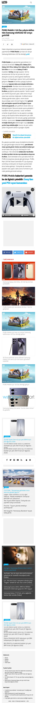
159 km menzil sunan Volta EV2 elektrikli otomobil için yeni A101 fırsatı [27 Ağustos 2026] (17, 446)
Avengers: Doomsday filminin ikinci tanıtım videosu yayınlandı (18, 569)
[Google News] (27, 44)
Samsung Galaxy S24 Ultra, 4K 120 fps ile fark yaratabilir (18, 283)
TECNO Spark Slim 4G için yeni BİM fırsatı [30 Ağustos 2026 (17, 441)
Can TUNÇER (5, 38)
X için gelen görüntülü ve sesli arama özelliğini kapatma (18, 698)
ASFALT (6, 487)
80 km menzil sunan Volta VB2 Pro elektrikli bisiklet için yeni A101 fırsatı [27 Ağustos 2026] (18, 451)
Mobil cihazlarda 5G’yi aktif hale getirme (15, 693)
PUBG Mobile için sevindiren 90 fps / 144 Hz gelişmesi (17, 308)
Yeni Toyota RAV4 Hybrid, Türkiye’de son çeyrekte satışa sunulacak (17, 502)
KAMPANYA (7, 436)
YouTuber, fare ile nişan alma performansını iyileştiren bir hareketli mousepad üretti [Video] (18, 575)
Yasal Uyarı (7, 662)
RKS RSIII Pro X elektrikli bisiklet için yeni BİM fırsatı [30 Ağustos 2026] (17, 644)
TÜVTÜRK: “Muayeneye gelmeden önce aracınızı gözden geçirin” (16, 491)
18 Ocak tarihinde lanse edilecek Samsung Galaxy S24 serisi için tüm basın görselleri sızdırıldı (16, 359)
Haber (4, 26)
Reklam (6, 659)
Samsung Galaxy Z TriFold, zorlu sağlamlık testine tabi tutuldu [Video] (17, 594)
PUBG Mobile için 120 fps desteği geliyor (16, 384)
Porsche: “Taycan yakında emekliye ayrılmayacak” (15, 507)
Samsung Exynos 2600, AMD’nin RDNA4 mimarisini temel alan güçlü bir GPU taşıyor (18, 588)
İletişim (6, 661)
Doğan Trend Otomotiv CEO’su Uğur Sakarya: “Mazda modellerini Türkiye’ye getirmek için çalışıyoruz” (16, 496)
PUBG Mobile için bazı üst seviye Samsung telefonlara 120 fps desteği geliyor (17, 333)
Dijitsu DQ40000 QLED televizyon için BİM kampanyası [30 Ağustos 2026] (18, 639)
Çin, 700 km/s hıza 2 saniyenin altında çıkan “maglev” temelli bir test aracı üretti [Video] (18, 581)
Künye (6, 657)
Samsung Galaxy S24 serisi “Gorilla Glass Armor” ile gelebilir (18, 409)
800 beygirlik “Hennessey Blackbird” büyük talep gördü (18, 512)
